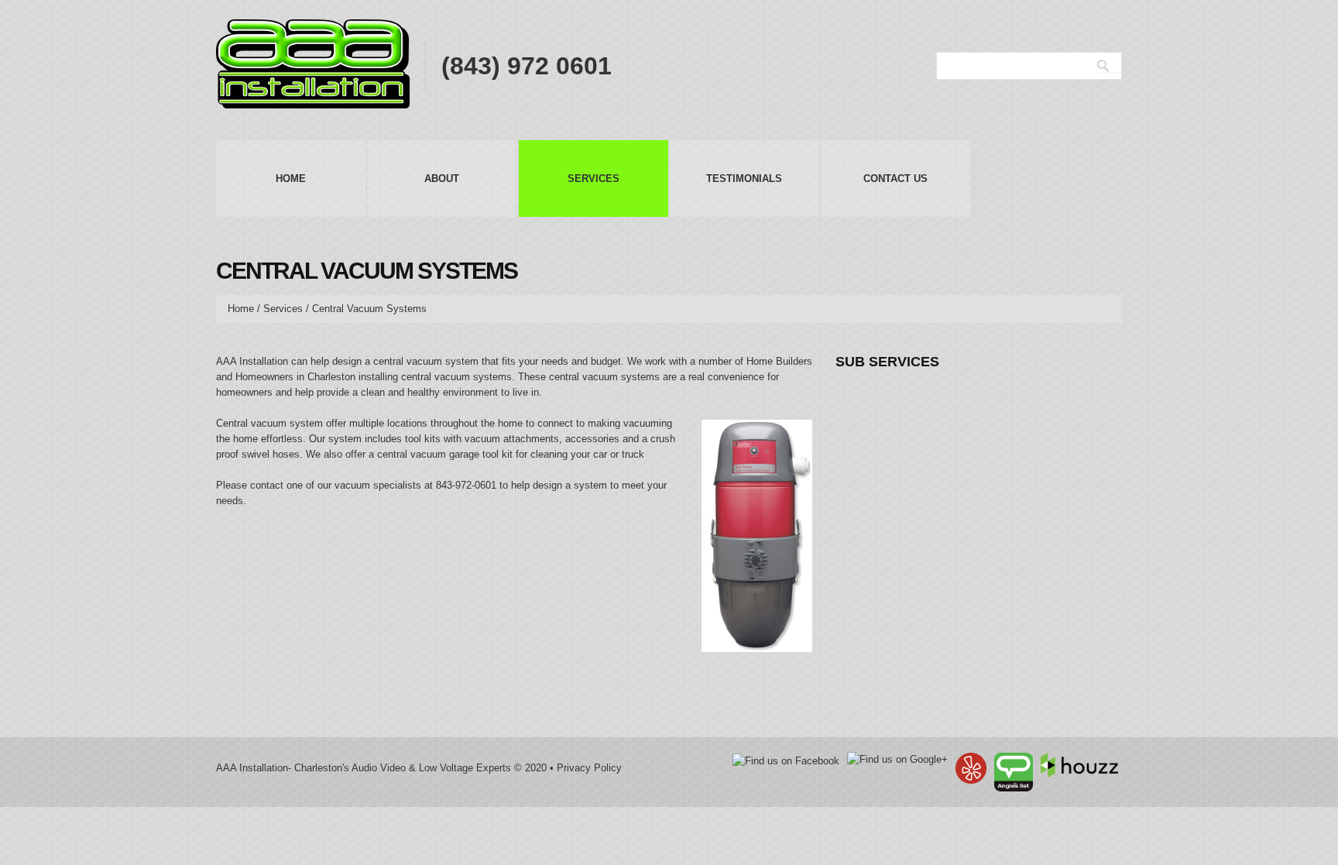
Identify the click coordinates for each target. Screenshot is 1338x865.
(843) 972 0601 (526, 66)
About (441, 178)
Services (593, 178)
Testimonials (744, 178)
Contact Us (895, 178)
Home (291, 178)
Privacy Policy (589, 768)
